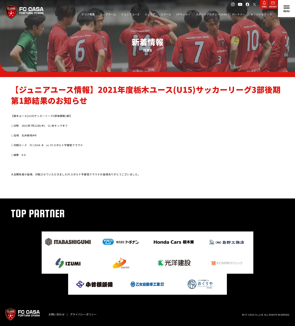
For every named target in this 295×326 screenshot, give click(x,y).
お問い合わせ (56, 314)
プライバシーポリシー (83, 314)
